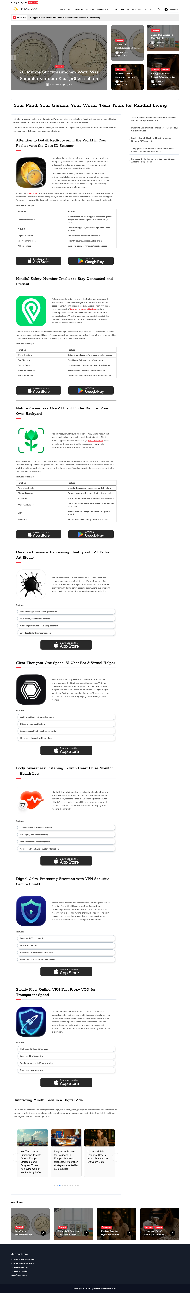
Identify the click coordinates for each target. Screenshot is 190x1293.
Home (62, 9)
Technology (137, 9)
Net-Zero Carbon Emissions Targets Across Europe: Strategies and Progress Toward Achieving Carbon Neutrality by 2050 (31, 1161)
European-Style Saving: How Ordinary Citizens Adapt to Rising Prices (153, 160)
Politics (148, 9)
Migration (125, 9)
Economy (90, 9)
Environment (102, 9)
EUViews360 (111, 1288)
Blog (70, 9)
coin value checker (20, 1271)
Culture (114, 9)
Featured (79, 9)
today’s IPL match (19, 1275)
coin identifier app (19, 1267)
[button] (104, 57)
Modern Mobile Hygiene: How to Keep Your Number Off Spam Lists (98, 1156)
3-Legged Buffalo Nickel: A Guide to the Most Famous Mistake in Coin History (152, 149)
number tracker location (22, 1263)
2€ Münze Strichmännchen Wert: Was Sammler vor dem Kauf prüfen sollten (153, 118)
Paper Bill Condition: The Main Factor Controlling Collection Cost (154, 129)
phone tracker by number (23, 1259)
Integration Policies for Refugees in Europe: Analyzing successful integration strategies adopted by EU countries (66, 1159)
